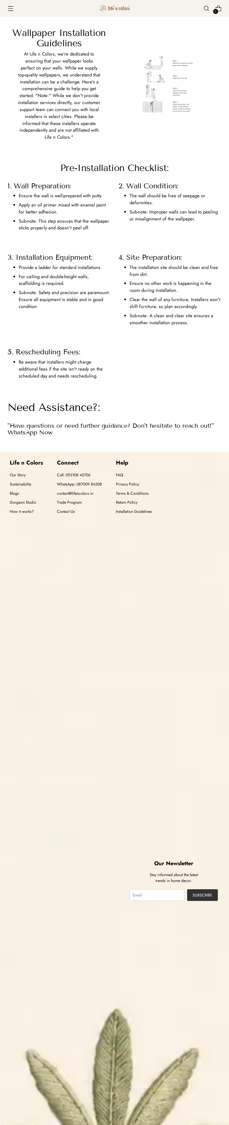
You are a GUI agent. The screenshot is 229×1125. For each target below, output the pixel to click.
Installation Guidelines (134, 511)
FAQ (119, 475)
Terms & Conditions (132, 493)
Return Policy (126, 502)
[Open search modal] (206, 8)
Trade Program (69, 502)
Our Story (18, 475)
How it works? (22, 511)
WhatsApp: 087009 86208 (79, 484)
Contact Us (66, 511)
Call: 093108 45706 (73, 475)
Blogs (14, 493)
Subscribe (202, 895)
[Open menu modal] (10, 8)
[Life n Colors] (114, 8)
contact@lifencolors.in (75, 493)
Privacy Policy (127, 484)
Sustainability (20, 484)
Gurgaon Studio (23, 502)
